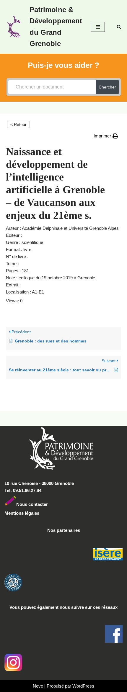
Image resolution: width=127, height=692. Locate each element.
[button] (106, 136)
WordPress (83, 685)
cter (44, 504)
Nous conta (28, 504)
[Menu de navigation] (98, 27)
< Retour (18, 124)
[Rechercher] (119, 26)
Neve (38, 685)
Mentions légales (21, 513)
